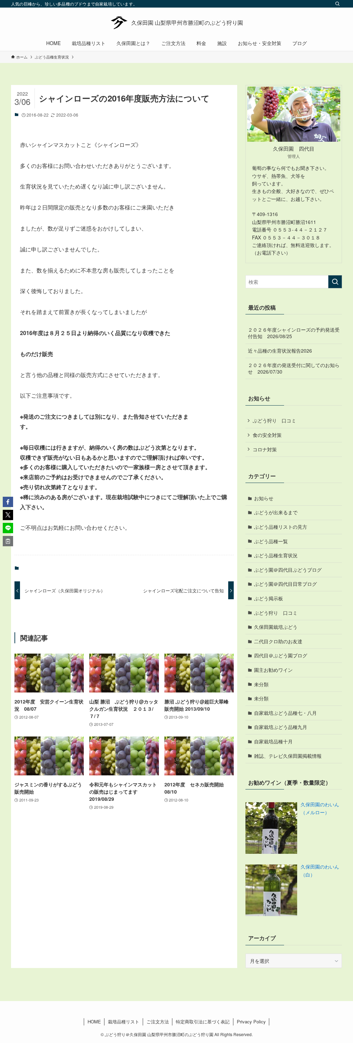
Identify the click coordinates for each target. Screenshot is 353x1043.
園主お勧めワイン (273, 669)
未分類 (261, 684)
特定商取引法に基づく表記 (203, 1021)
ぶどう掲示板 (268, 598)
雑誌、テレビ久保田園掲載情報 (288, 755)
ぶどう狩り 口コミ (274, 420)
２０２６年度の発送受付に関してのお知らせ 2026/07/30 (294, 368)
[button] (8, 502)
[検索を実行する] (335, 281)
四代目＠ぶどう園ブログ (280, 655)
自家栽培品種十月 (273, 741)
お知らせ (263, 498)
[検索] (337, 4)
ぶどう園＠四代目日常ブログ (285, 583)
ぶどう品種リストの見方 (280, 526)
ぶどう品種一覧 (271, 541)
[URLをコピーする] (8, 541)
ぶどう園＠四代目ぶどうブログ (288, 569)
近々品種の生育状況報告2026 (280, 350)
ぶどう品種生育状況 (275, 555)
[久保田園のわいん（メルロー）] (271, 828)
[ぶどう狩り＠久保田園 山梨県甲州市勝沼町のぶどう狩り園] (176, 23)
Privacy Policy (251, 1021)
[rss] (328, 4)
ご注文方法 (158, 1021)
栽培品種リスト (123, 1021)
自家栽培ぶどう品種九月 (280, 726)
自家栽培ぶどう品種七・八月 (285, 712)
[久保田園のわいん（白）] (271, 890)
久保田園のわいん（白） (320, 870)
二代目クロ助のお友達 (278, 641)
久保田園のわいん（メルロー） (320, 808)
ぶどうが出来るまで (275, 512)
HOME (94, 1021)
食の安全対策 (267, 434)
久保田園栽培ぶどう (275, 626)
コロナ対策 (265, 449)
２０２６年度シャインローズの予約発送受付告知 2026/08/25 (294, 333)
